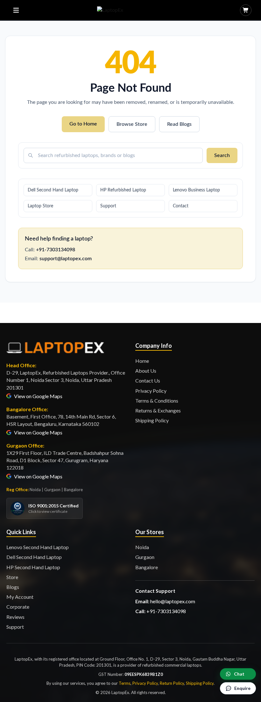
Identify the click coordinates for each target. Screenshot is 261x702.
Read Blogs (179, 124)
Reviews (15, 617)
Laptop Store (40, 206)
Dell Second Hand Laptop (53, 190)
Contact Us (147, 380)
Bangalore (146, 567)
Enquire (242, 688)
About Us (145, 371)
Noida (142, 547)
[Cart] (245, 10)
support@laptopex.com (65, 258)
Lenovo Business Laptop (196, 190)
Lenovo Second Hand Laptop (37, 547)
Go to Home (83, 123)
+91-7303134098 (55, 249)
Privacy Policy (150, 391)
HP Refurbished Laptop (123, 190)
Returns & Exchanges (158, 410)
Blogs (12, 587)
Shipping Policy (152, 420)
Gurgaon (144, 557)
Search (222, 155)
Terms (124, 683)
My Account (19, 597)
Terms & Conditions (156, 401)
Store (12, 577)
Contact (180, 206)
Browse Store (131, 124)
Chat (239, 674)
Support (108, 206)
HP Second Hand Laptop (33, 567)
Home (142, 361)
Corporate (17, 607)
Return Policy (172, 683)
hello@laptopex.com (172, 601)
